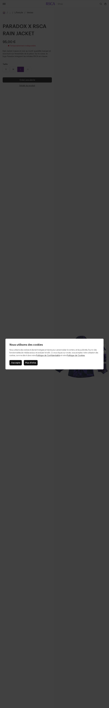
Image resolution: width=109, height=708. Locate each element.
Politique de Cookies (76, 355)
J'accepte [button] (15, 362)
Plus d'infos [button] (30, 362)
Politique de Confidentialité (48, 355)
